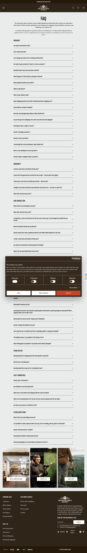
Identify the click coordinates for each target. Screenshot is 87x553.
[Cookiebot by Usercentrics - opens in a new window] (73, 258)
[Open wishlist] (78, 7)
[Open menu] (3, 7)
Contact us (43, 479)
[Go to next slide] (80, 467)
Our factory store (8, 529)
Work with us (7, 509)
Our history (6, 513)
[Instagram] (80, 532)
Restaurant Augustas (9, 540)
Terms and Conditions (27, 502)
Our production (7, 516)
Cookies (22, 513)
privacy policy (72, 527)
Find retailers (7, 505)
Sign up (79, 522)
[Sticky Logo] (85, 276)
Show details (73, 287)
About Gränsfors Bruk (16, 479)
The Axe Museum (8, 536)
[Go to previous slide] (6, 467)
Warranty (23, 505)
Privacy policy (24, 509)
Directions (71, 479)
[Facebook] (83, 532)
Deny (18, 293)
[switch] (34, 281)
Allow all (68, 293)
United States (72, 532)
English (62, 532)
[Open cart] (83, 7)
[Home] (43, 7)
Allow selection (43, 293)
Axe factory (6, 532)
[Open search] (73, 7)
